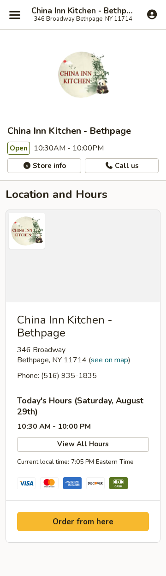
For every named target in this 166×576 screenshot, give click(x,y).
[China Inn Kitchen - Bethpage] (83, 256)
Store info (48, 165)
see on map (109, 360)
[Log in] (152, 14)
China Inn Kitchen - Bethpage (83, 11)
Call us (126, 165)
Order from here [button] (83, 521)
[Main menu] (15, 15)
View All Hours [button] (83, 444)
